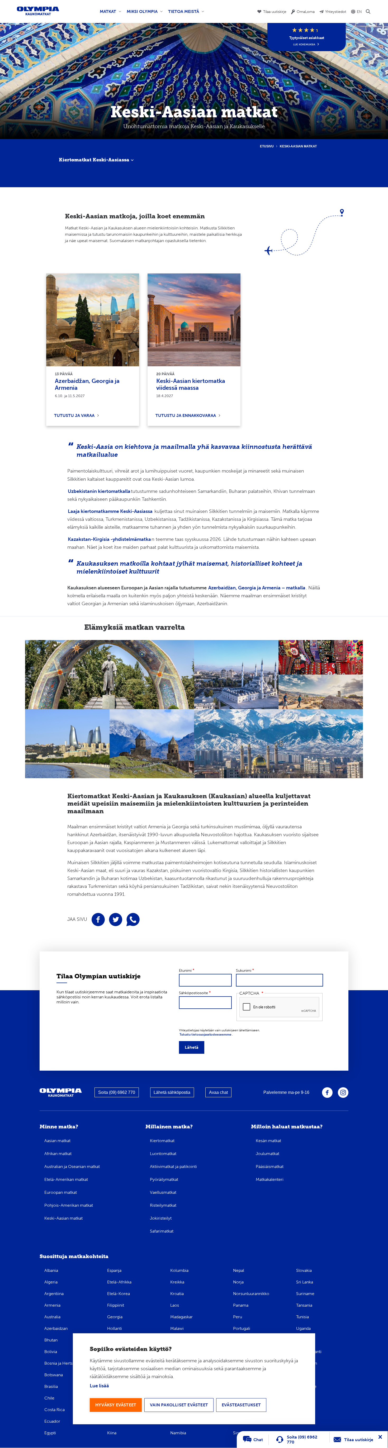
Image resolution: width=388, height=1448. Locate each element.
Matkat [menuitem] (107, 13)
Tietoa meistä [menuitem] (182, 13)
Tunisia (302, 1316)
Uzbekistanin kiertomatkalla (99, 491)
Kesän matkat (268, 1140)
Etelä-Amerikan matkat (66, 1179)
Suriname (305, 1293)
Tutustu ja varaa (74, 415)
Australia (52, 1316)
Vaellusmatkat (163, 1192)
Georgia (114, 1316)
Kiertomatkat (162, 1140)
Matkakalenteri (269, 1179)
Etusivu (267, 146)
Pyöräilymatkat (164, 1179)
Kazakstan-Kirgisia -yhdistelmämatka (109, 539)
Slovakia (304, 1270)
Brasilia (51, 1386)
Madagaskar (181, 1316)
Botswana (53, 1374)
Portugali (241, 1328)
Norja (238, 1282)
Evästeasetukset (241, 1404)
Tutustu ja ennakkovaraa (185, 415)
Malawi (177, 1328)
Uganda (303, 1328)
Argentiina (54, 1293)
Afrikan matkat (58, 1153)
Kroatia (177, 1293)
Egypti (50, 1432)
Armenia (52, 1305)
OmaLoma (306, 11)
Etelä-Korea (118, 1293)
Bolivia (50, 1351)
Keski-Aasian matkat (63, 1218)
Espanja (114, 1270)
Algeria (51, 1282)
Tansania (304, 1305)
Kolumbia (179, 1270)
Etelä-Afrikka (119, 1282)
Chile (49, 1398)
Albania (51, 1270)
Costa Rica (54, 1409)
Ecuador (52, 1421)
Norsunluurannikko (251, 1293)
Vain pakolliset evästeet (179, 1404)
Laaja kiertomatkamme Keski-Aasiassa (110, 511)
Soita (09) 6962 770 (116, 1092)
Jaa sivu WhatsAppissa (133, 919)
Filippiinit (115, 1305)
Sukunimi (243, 970)
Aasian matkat (57, 1140)
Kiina (111, 1432)
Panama (240, 1305)
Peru (237, 1316)
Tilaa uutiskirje (274, 11)
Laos (174, 1305)
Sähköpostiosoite (193, 993)
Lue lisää (99, 1386)
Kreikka (177, 1282)
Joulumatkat (267, 1153)
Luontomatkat (163, 1153)
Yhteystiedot (335, 11)
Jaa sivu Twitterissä (115, 919)
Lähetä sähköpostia (172, 1092)
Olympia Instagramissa (343, 1092)
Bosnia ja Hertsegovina (66, 1363)
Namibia (178, 1432)
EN (359, 11)
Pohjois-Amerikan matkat (68, 1205)
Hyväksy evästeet (115, 1404)
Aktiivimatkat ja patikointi (173, 1166)
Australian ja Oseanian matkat (72, 1166)
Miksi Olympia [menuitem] (141, 13)
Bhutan (51, 1340)
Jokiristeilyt (161, 1218)
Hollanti (114, 1328)
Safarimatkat (161, 1231)
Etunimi (185, 970)
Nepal (238, 1270)
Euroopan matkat (60, 1192)
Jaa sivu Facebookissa (98, 919)
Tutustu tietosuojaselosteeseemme (205, 1034)
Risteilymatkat (163, 1205)
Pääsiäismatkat (269, 1166)
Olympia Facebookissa (327, 1092)
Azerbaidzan (56, 1328)
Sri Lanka (304, 1282)
